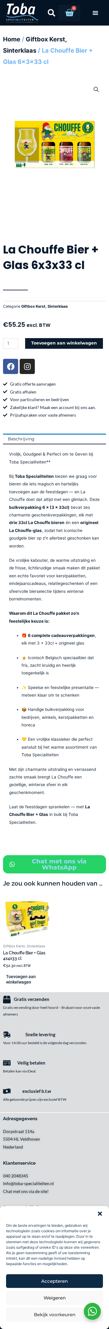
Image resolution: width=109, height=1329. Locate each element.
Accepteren (54, 1281)
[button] (100, 1214)
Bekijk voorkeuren (54, 1314)
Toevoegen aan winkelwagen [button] (21, 979)
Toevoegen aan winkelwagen (64, 343)
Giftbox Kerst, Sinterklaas (44, 306)
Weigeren (55, 1298)
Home (11, 39)
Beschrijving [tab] (21, 438)
